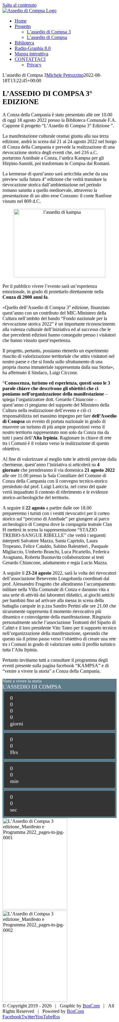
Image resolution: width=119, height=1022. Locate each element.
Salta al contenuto (19, 5)
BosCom (91, 1005)
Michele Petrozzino (65, 75)
